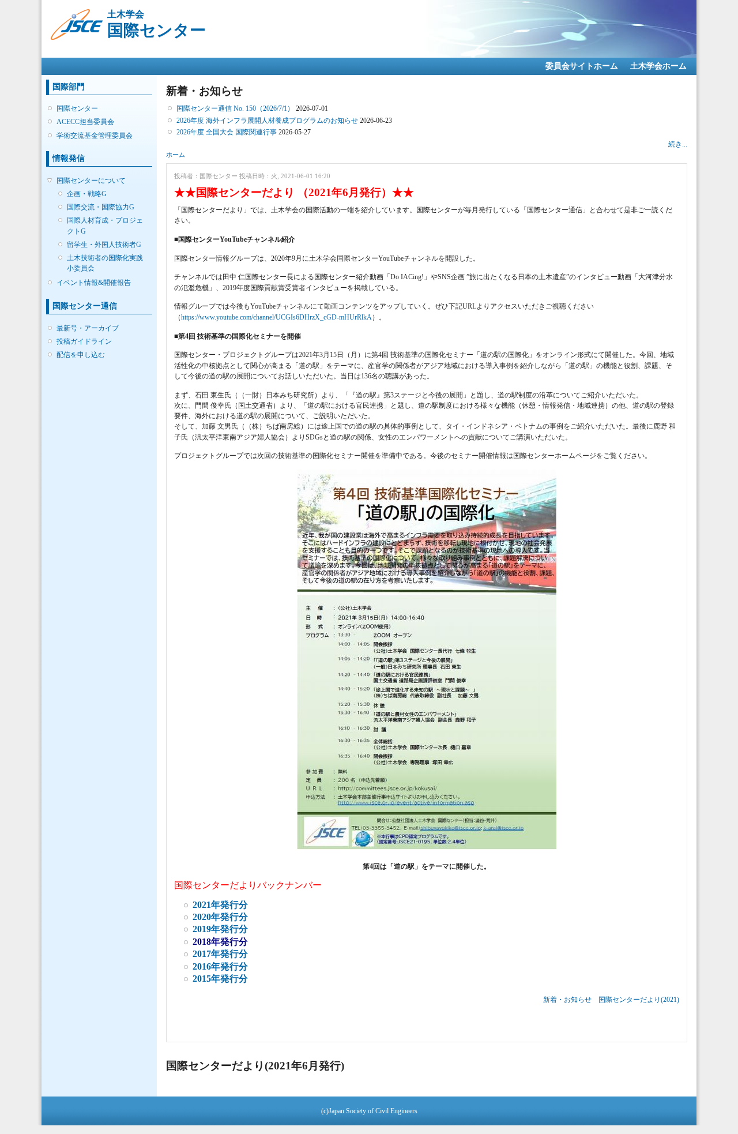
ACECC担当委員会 (85, 122)
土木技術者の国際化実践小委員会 (105, 263)
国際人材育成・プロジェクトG (105, 225)
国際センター (77, 108)
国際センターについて (91, 181)
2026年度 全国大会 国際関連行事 (226, 132)
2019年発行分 (220, 929)
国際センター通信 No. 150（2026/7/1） (235, 108)
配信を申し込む (81, 355)
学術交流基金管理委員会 (95, 136)
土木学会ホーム (658, 66)
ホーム (175, 154)
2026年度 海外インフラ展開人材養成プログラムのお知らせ (267, 121)
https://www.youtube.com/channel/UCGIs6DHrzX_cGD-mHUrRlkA (276, 317)
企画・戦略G (87, 194)
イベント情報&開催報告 (94, 283)
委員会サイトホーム (581, 66)
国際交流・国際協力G (100, 207)
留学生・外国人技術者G (104, 245)
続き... (677, 144)
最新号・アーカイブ (88, 328)
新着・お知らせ (567, 1000)
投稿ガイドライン (84, 341)
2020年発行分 (220, 917)
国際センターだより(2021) (638, 1000)
